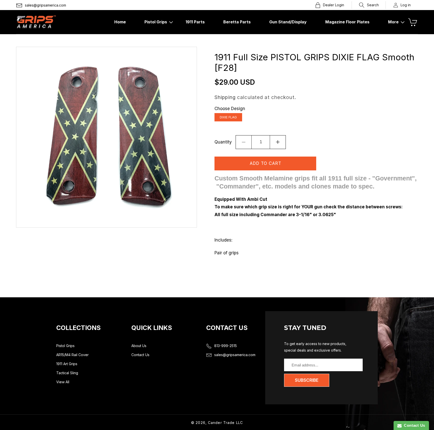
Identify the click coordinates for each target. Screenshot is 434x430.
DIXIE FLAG (228, 117)
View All (62, 382)
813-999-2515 (225, 346)
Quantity (223, 142)
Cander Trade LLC (225, 422)
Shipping (225, 97)
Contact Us (140, 355)
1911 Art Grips (66, 364)
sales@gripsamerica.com (45, 5)
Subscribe (306, 380)
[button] (369, 5)
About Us (138, 346)
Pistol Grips (65, 346)
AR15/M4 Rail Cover (72, 355)
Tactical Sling (67, 373)
